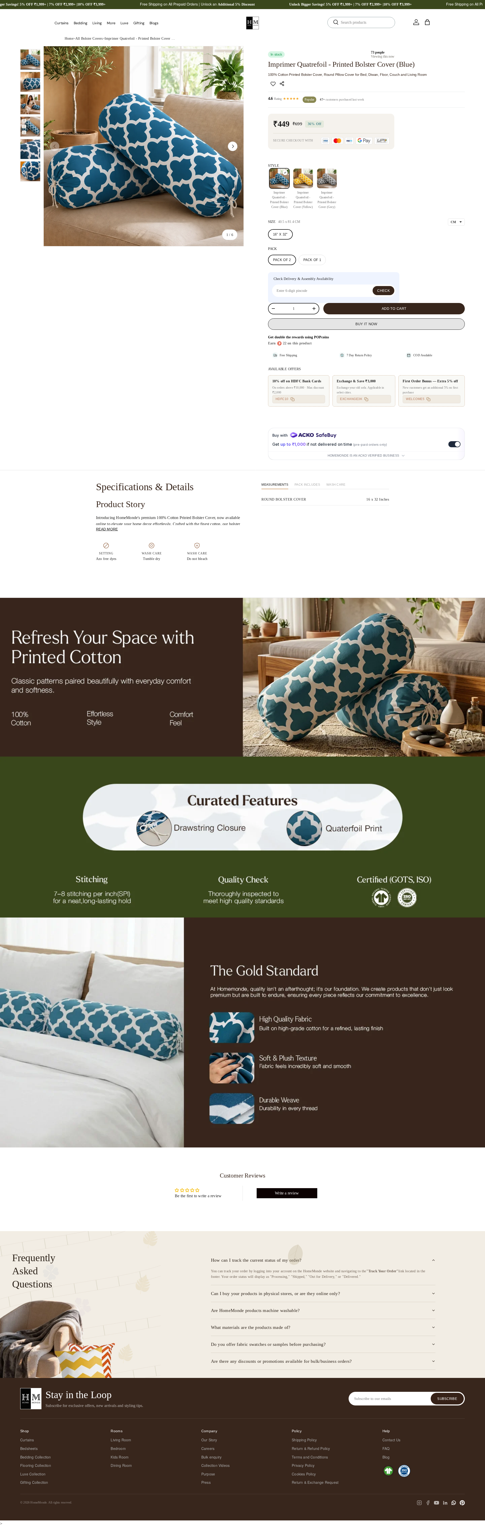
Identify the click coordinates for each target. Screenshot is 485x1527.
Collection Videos (215, 1465)
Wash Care (336, 484)
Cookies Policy (304, 1473)
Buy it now (366, 324)
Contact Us (391, 1439)
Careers (207, 1448)
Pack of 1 (312, 260)
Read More (107, 529)
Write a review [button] (287, 1193)
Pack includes (307, 484)
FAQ (386, 1448)
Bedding (80, 23)
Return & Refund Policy (311, 1448)
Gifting (138, 23)
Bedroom (118, 1448)
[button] (427, 22)
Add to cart (394, 309)
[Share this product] (282, 84)
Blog (386, 1457)
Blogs (154, 23)
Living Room (121, 1439)
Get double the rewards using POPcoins (298, 337)
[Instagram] (419, 1502)
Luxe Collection (32, 1473)
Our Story (209, 1439)
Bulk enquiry (211, 1457)
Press (206, 1482)
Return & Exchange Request (315, 1482)
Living (97, 23)
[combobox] (361, 22)
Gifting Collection (34, 1482)
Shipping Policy (304, 1439)
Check (383, 291)
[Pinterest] (462, 1502)
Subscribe (447, 1399)
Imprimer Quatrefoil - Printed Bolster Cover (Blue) (140, 38)
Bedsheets (29, 1448)
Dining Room (121, 1465)
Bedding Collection (35, 1457)
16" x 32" (280, 234)
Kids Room (120, 1457)
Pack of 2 (282, 260)
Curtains (62, 23)
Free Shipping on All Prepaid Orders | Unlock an (197, 4)
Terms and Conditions (310, 1457)
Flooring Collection (35, 1465)
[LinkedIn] (445, 1502)
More (111, 23)
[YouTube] (436, 1502)
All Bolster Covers (89, 38)
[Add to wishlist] (273, 84)
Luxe (124, 23)
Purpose (208, 1473)
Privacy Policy (303, 1465)
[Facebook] (427, 1502)
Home (69, 38)
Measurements (274, 484)
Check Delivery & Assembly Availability (304, 279)
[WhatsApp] (453, 1502)
